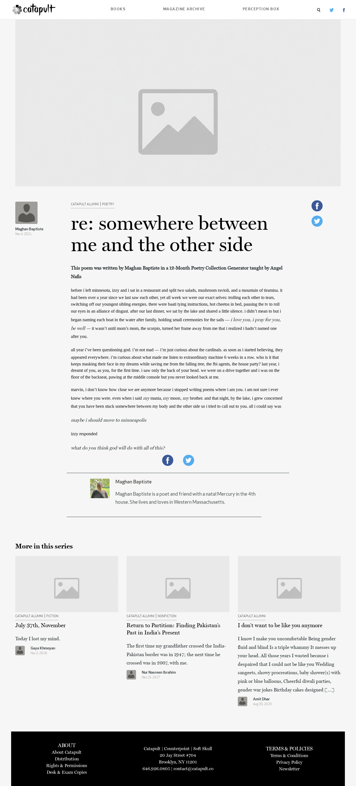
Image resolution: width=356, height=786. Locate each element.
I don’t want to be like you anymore (280, 625)
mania (155, 398)
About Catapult (66, 752)
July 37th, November (40, 625)
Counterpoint (177, 748)
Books (118, 9)
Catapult (152, 748)
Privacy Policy (289, 762)
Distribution (67, 759)
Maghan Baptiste (29, 229)
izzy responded (84, 433)
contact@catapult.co (193, 768)
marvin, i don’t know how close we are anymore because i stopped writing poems (143, 389)
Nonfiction (167, 616)
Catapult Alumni (85, 204)
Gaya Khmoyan (43, 648)
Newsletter (289, 769)
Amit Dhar (261, 699)
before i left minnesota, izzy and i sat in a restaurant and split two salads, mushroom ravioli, (151, 290)
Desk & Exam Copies (67, 772)
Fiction (52, 616)
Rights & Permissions (66, 765)
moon (175, 398)
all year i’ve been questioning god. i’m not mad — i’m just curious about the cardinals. (147, 349)
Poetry (108, 204)
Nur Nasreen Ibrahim (159, 673)
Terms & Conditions (289, 755)
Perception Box (261, 9)
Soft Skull (202, 748)
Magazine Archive (184, 9)
